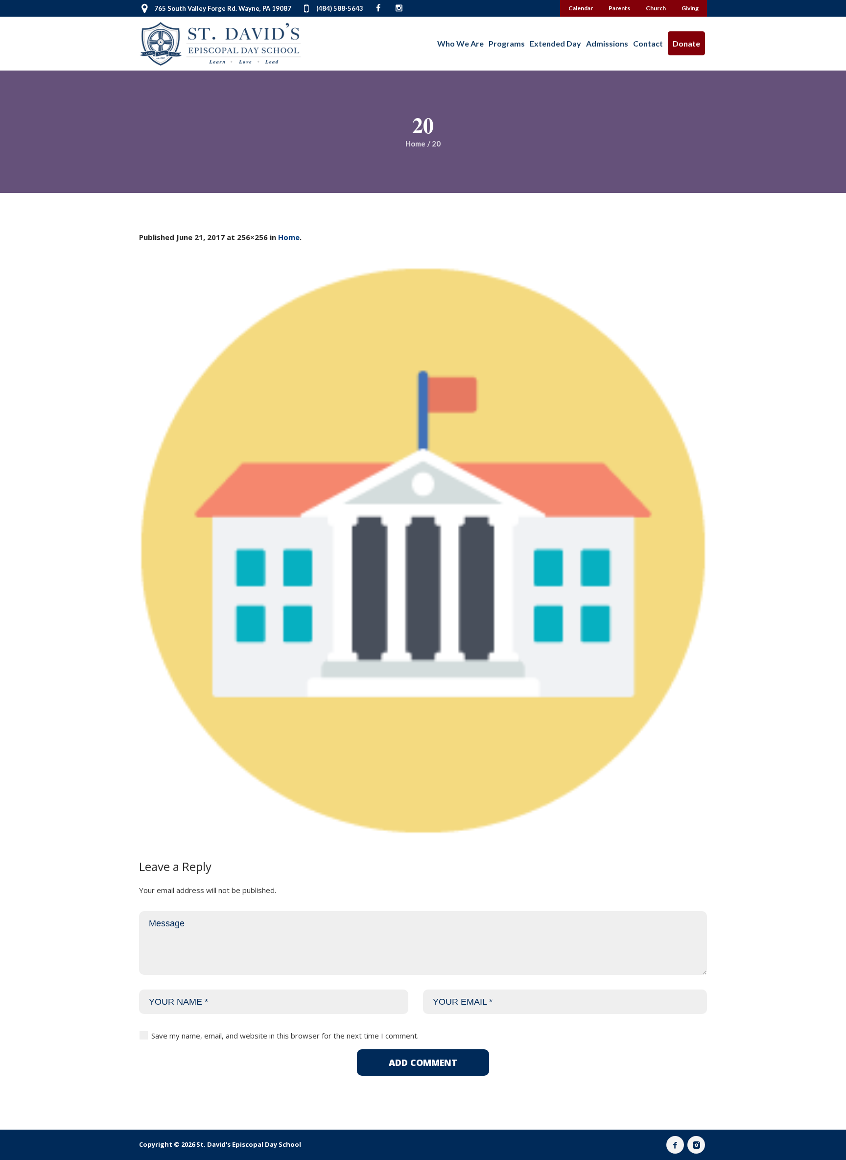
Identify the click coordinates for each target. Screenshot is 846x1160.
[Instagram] (696, 1145)
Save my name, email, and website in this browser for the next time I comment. (285, 1035)
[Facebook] (675, 1145)
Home (415, 143)
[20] (423, 550)
